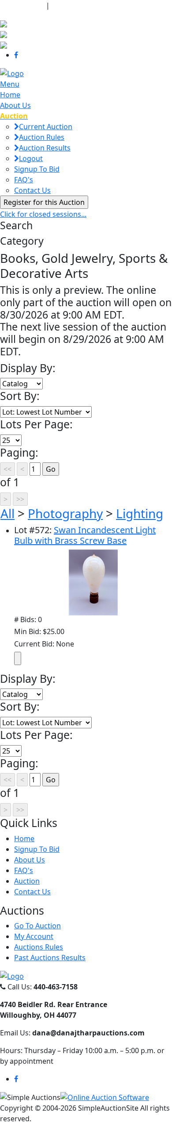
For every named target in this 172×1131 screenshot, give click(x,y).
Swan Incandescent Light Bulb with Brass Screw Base (85, 535)
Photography (65, 513)
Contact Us (32, 190)
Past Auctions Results (50, 957)
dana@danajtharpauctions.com (108, 5)
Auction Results (45, 148)
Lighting (139, 513)
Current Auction (45, 126)
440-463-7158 (22, 5)
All (7, 513)
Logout (31, 158)
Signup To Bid (37, 169)
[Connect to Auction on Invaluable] (3, 33)
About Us (15, 105)
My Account (33, 936)
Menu (9, 84)
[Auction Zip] (3, 44)
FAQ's (23, 180)
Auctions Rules (38, 947)
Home (10, 95)
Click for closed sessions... (43, 214)
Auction (27, 881)
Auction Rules (41, 137)
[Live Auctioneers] (3, 23)
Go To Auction (37, 926)
